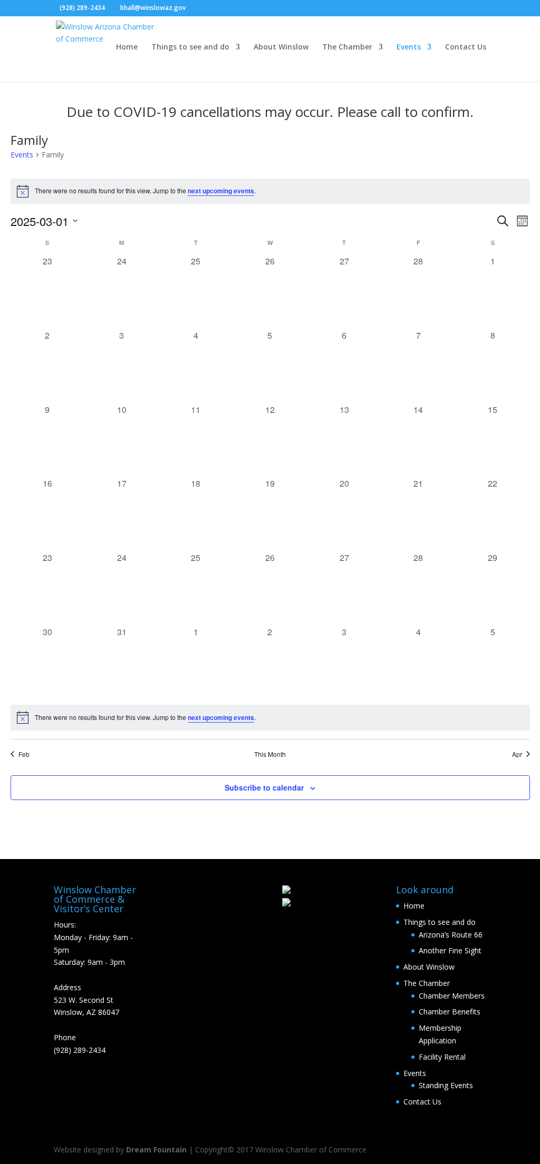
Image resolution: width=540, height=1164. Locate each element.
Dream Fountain (156, 1150)
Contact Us (465, 47)
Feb (24, 754)
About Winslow (281, 47)
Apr (517, 754)
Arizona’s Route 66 (451, 935)
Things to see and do (190, 47)
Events (409, 47)
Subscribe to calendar (264, 787)
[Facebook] (196, 8)
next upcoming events (221, 190)
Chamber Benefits (449, 1012)
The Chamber (347, 47)
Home (127, 47)
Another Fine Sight (450, 950)
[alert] (270, 191)
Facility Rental (442, 1057)
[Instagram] (212, 8)
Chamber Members (452, 996)
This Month (270, 754)
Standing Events (446, 1085)
